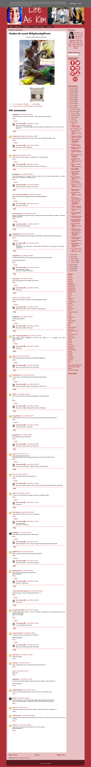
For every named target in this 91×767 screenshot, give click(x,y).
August (73, 117)
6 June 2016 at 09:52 (32, 325)
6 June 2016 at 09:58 (32, 444)
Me (69, 325)
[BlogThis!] (34, 104)
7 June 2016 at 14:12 (22, 671)
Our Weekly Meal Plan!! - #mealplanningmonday (76, 132)
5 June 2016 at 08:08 (26, 255)
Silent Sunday (38, 106)
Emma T (14, 297)
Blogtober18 (71, 288)
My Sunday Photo (28, 106)
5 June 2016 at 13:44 (25, 434)
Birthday (70, 281)
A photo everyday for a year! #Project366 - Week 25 (75, 140)
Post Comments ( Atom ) (23, 757)
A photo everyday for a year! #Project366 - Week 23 (75, 202)
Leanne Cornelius (17, 633)
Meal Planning (72, 327)
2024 (72, 92)
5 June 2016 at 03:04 (26, 174)
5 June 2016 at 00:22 (31, 136)
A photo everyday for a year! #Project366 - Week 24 (75, 173)
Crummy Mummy (17, 213)
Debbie (14, 394)
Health (70, 318)
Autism (70, 276)
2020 (72, 99)
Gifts (69, 315)
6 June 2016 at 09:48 (32, 224)
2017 (71, 105)
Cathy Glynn (15, 278)
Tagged (70, 354)
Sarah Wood (15, 654)
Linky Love (49, 26)
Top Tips (70, 359)
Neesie (14, 698)
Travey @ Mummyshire (18, 610)
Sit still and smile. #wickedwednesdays (76, 151)
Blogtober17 (71, 286)
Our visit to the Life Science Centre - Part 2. (76, 213)
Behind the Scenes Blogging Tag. (76, 148)
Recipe (70, 339)
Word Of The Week (73, 370)
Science (70, 344)
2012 (71, 270)
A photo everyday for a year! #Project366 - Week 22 (75, 233)
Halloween (71, 317)
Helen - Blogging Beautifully (20, 335)
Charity (70, 295)
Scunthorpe (71, 346)
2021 (71, 97)
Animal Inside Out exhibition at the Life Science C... (76, 220)
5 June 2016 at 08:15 (26, 278)
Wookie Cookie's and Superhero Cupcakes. (76, 155)
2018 (71, 103)
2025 (72, 90)
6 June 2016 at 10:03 (31, 600)
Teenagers (71, 356)
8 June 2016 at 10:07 (29, 689)
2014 (71, 266)
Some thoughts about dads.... (75, 169)
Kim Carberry (19, 123)
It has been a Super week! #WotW (76, 238)
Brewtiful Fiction (16, 375)
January (73, 262)
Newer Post (13, 755)
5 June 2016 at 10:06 (22, 356)
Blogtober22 (71, 291)
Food (69, 310)
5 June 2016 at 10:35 (23, 394)
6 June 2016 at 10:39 (26, 654)
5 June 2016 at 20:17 (25, 532)
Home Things (71, 320)
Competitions (72, 301)
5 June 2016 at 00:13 (25, 114)
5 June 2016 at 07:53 (27, 234)
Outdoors (70, 336)
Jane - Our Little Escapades (20, 194)
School (70, 342)
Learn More (73, 3)
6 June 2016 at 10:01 (31, 541)
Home (11, 26)
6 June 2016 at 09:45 (32, 145)
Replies (16, 121)
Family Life (16, 106)
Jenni (13, 707)
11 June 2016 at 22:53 (24, 725)
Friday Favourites (73, 312)
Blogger (49, 763)
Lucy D (14, 493)
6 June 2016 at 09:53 (32, 346)
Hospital (70, 322)
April (72, 256)
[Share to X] (35, 104)
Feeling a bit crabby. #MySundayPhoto (76, 136)
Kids (21, 106)
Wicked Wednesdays (74, 366)
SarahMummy (16, 234)
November (74, 111)
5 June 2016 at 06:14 (34, 194)
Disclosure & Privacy (38, 26)
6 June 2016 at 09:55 (32, 365)
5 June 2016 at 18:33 (27, 512)
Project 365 (71, 337)
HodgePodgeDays (17, 689)
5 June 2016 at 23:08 (31, 610)
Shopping (71, 348)
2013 (71, 268)
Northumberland (72, 334)
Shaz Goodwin (16, 512)
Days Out (70, 305)
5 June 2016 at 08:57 (26, 316)
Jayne (14, 453)
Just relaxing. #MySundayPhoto (76, 198)
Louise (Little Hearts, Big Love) (20, 591)
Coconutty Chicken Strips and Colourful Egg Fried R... (76, 245)
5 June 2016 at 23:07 (36, 591)
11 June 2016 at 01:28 (28, 715)
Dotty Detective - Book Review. (75, 190)
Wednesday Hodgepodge (75, 365)
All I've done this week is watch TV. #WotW (76, 178)
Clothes (70, 300)
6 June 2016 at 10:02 (31, 581)
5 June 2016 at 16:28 (23, 493)
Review (70, 341)
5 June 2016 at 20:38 (26, 551)
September (74, 115)
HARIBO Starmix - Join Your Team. (76, 126)
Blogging (70, 283)
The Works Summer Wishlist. (76, 241)
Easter (70, 306)
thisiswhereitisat (16, 570)
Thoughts (70, 358)
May (72, 254)
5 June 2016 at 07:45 (28, 213)
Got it (80, 3)
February (73, 260)
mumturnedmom (16, 715)
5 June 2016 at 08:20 (24, 297)
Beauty (70, 279)
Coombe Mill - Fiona (18, 136)
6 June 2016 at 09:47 (32, 203)
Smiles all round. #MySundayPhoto (76, 229)
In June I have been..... (74, 123)
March (73, 258)
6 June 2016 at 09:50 (32, 287)
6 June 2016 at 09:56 (32, 384)
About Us (18, 26)
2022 (72, 95)
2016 (72, 107)
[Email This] (32, 104)
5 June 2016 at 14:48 (20, 474)
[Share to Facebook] (37, 104)
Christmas (71, 298)
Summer (70, 353)
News (69, 332)
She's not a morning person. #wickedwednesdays (76, 185)
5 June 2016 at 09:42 (34, 335)
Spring (70, 351)
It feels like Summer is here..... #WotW (76, 207)
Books (70, 293)
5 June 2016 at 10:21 (28, 375)
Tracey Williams (16, 415)
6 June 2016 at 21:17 (24, 662)
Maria (14, 356)
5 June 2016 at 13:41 (27, 415)
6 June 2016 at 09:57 (32, 424)
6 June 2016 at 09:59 (32, 483)
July (72, 119)
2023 (72, 93)
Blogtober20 (72, 289)
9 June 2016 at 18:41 (22, 707)
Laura (13, 671)
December (74, 109)
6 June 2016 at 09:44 (32, 123)
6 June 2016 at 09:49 (32, 243)
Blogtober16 (71, 284)
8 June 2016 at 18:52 (22, 698)
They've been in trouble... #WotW (76, 145)
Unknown (14, 155)
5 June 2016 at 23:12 (28, 633)
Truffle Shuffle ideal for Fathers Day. (76, 217)
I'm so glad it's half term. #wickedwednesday (76, 250)
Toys (69, 361)
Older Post (61, 755)
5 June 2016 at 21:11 (27, 570)
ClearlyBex (15, 532)
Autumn (70, 277)
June (72, 121)
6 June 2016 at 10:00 (32, 502)
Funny (70, 313)
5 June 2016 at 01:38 (24, 155)
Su (13, 474)
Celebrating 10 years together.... (75, 181)
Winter (70, 368)
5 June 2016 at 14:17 (22, 453)
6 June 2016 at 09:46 (32, 164)
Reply (13, 118)
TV (69, 363)
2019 (72, 101)
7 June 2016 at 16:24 (25, 679)
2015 (72, 264)
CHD (69, 296)
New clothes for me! (76, 128)
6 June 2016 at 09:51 (31, 306)
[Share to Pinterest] (39, 104)
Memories (71, 329)
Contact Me (26, 26)
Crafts (70, 303)
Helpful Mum (15, 551)
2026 (72, 88)
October (73, 113)
